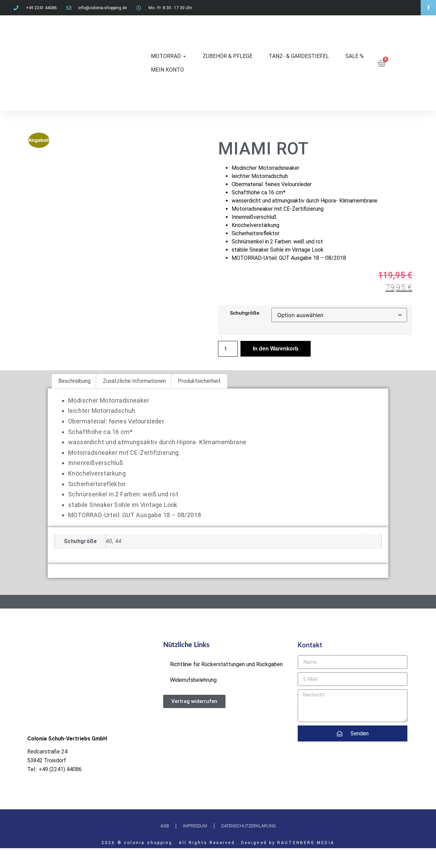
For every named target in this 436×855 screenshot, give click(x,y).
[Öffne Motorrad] (184, 56)
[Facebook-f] (428, 7)
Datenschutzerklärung (248, 825)
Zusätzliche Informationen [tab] (134, 381)
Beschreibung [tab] (74, 381)
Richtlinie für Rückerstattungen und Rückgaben (226, 664)
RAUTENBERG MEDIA (305, 842)
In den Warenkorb (275, 348)
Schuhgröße (245, 313)
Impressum (195, 825)
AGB (164, 825)
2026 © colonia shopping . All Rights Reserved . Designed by (189, 842)
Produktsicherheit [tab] (199, 381)
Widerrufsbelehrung (193, 680)
